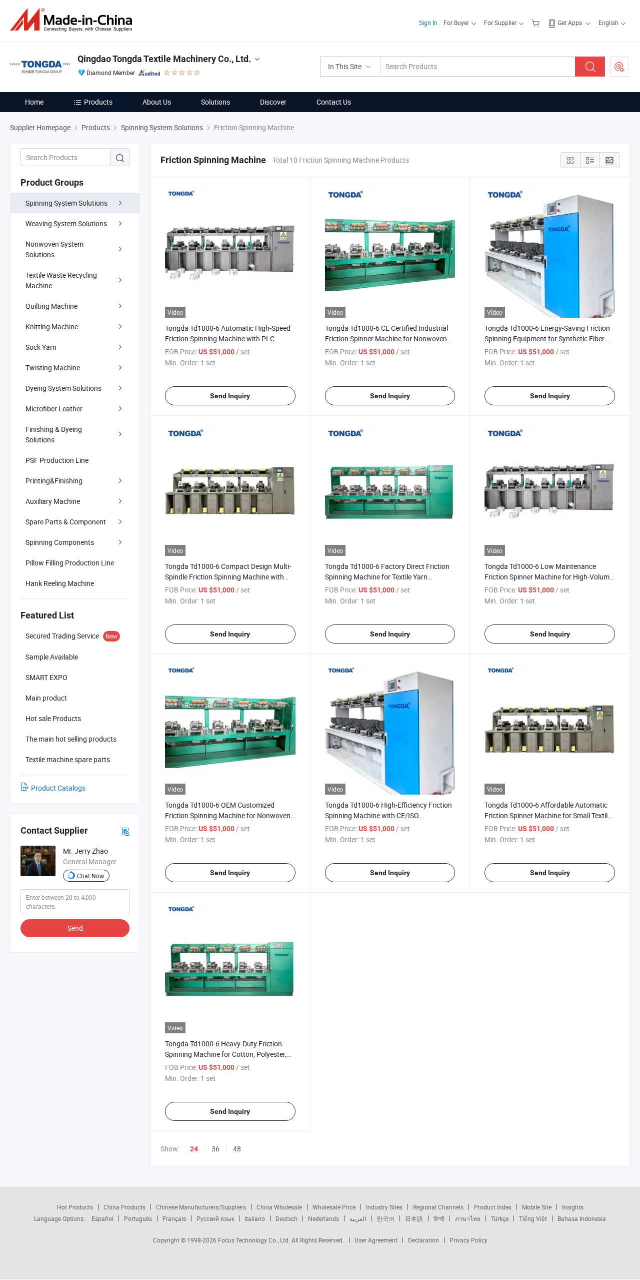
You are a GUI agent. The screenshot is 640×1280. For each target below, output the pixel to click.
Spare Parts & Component (66, 521)
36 (216, 1148)
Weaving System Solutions (66, 223)
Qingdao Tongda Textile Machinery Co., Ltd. (164, 59)
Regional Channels (438, 1207)
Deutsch (287, 1218)
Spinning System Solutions (67, 203)
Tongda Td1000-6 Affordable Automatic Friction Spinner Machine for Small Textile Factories (547, 815)
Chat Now (90, 876)
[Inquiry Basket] (537, 23)
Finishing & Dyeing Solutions (54, 434)
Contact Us (333, 102)
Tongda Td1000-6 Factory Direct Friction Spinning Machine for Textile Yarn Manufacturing (387, 576)
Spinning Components (60, 542)
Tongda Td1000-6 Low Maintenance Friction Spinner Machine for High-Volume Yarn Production (548, 576)
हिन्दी (439, 1218)
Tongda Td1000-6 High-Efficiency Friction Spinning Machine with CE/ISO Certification (388, 815)
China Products (125, 1207)
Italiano (254, 1218)
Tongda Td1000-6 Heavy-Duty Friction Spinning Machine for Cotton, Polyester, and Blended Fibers (225, 1054)
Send (75, 928)
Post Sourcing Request (619, 67)
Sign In (428, 23)
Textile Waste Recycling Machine (61, 280)
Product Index (493, 1207)
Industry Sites (384, 1207)
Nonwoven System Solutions (55, 249)
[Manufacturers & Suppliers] (74, 20)
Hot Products (75, 1207)
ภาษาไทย (467, 1218)
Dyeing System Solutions (64, 388)
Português (138, 1218)
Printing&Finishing (54, 480)
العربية (358, 1218)
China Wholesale (279, 1207)
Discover (273, 102)
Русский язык (215, 1218)
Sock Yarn (41, 347)
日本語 (414, 1218)
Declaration (423, 1240)
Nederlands (323, 1218)
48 (237, 1148)
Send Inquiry (230, 396)
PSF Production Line (57, 460)
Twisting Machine (53, 367)
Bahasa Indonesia (582, 1218)
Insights (573, 1207)
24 (194, 1149)
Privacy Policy (469, 1240)
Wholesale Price (334, 1207)
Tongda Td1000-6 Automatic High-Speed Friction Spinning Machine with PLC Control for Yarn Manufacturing (227, 338)
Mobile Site (537, 1207)
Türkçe (499, 1218)
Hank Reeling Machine (60, 583)
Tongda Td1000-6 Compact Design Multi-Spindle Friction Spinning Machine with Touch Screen (228, 576)
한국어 (385, 1218)
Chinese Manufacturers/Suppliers (201, 1207)
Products (98, 102)
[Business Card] (126, 831)
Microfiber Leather (54, 408)
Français (174, 1218)
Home (34, 102)
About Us (156, 102)
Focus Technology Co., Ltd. (255, 1240)
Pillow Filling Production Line (70, 562)
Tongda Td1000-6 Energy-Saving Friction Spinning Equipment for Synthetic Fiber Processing (547, 338)
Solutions (215, 102)
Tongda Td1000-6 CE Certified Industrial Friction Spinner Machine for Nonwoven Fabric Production (386, 338)
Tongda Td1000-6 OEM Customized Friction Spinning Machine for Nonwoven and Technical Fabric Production (227, 815)
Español (103, 1218)
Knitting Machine (52, 326)
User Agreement (376, 1240)
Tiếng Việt (533, 1218)
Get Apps (570, 23)
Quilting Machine (52, 306)
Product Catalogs (58, 788)
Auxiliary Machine (53, 501)
